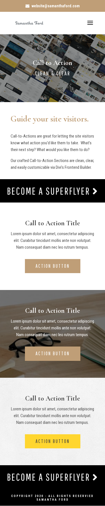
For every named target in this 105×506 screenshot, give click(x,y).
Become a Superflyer (49, 191)
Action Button (53, 266)
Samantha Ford (52, 499)
